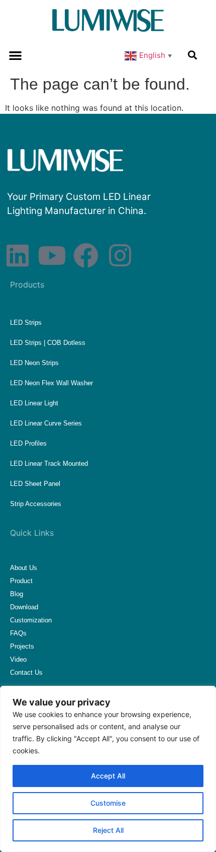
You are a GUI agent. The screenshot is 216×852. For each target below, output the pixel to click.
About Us (23, 568)
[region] (108, 769)
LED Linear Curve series (46, 423)
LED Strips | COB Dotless (47, 342)
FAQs (18, 633)
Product (21, 581)
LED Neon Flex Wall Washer (51, 383)
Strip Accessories (35, 504)
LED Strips (26, 322)
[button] (15, 55)
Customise (108, 803)
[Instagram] (120, 255)
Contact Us (26, 672)
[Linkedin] (17, 255)
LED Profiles (28, 443)
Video (18, 659)
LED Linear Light (34, 403)
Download (24, 607)
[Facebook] (85, 255)
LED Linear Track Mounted (49, 463)
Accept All (108, 775)
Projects (22, 646)
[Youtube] (51, 255)
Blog (16, 594)
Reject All (108, 830)
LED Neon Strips (34, 363)
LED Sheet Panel (35, 483)
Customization (31, 620)
